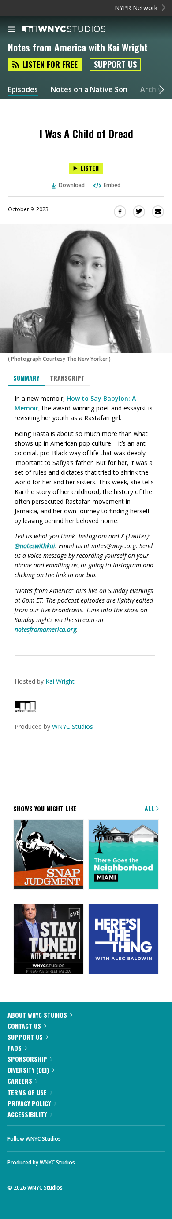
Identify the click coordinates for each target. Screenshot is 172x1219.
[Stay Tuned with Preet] (48, 940)
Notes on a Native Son (89, 89)
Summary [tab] (26, 377)
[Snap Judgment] (48, 855)
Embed (112, 185)
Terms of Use (27, 1092)
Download (72, 185)
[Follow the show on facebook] (76, 1136)
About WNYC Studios (37, 1014)
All (150, 808)
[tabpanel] (86, 514)
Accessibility (27, 1114)
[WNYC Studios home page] (74, 29)
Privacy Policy (29, 1103)
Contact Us (24, 1025)
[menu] (11, 30)
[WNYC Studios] (25, 710)
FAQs (14, 1047)
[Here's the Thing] (123, 940)
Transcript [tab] (67, 377)
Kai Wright (60, 681)
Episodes (23, 89)
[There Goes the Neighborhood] (123, 855)
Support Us (115, 64)
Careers (19, 1080)
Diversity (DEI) (28, 1069)
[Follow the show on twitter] (101, 1136)
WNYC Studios (72, 726)
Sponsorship (27, 1058)
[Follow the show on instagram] (124, 1136)
